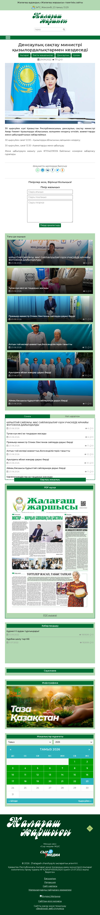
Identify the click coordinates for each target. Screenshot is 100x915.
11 (25, 775)
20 (50, 781)
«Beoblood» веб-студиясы (50, 908)
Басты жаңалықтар (43, 55)
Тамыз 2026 (50, 749)
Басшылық (50, 878)
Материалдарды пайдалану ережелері (50, 890)
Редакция (50, 882)
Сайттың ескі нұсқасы (50, 901)
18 (25, 781)
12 (37, 775)
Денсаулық (63, 55)
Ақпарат (24, 55)
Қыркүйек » (84, 801)
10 (13, 775)
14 (62, 775)
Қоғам (76, 55)
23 (87, 781)
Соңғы (27, 416)
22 (74, 781)
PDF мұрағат (50, 615)
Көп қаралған (72, 416)
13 (50, 775)
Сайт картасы (50, 886)
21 (62, 781)
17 (13, 781)
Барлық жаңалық (50, 479)
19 (37, 781)
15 (75, 775)
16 (87, 775)
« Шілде (13, 801)
